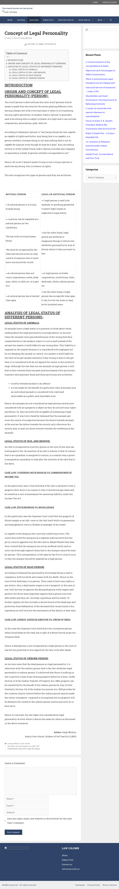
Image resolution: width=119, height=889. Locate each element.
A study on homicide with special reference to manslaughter (98, 112)
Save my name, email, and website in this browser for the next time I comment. (39, 820)
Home (9, 20)
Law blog (21, 20)
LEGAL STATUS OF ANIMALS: (25, 69)
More (100, 20)
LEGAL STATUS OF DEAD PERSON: (27, 75)
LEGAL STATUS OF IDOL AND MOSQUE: (29, 72)
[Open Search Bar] (110, 19)
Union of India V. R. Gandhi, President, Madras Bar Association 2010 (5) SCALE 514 (101, 124)
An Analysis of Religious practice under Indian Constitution (98, 145)
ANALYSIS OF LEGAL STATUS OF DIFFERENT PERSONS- (35, 66)
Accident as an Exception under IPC (23, 746)
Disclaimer (80, 885)
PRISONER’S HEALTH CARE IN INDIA (23, 749)
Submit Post (48, 20)
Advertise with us (66, 20)
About (65, 855)
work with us (84, 20)
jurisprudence (13, 743)
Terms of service (109, 885)
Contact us (67, 864)
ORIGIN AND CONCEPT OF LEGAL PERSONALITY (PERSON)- (37, 63)
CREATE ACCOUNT (109, 2)
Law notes (34, 20)
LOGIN (95, 2)
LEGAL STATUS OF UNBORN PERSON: (28, 78)
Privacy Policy (93, 885)
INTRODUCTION (15, 60)
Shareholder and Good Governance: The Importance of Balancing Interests (101, 100)
